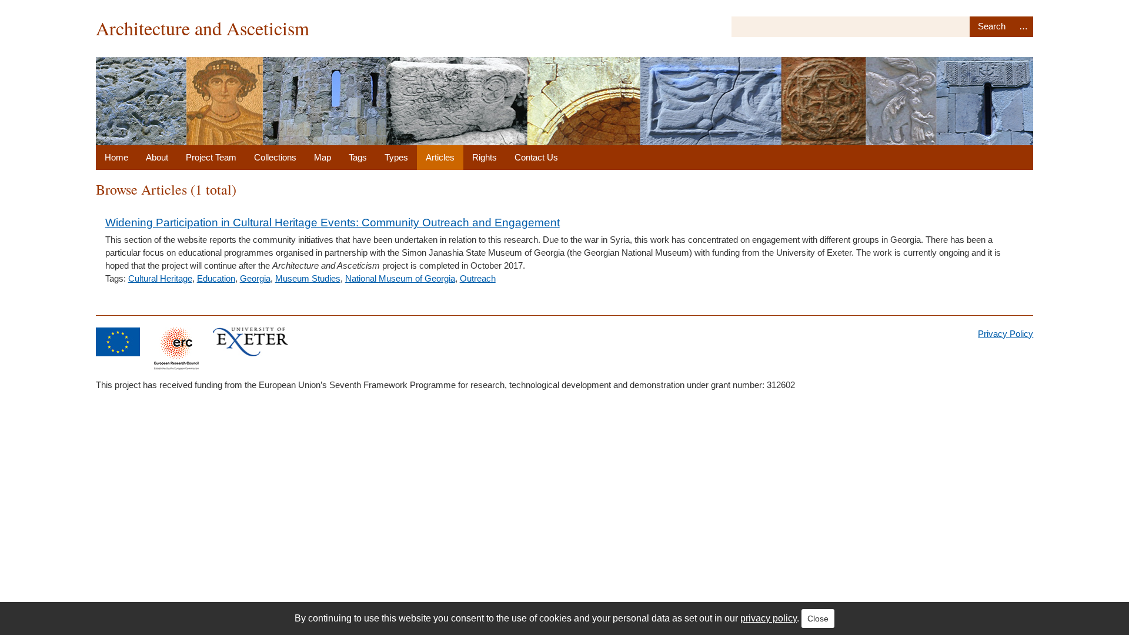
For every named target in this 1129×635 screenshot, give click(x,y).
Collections (275, 157)
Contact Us (536, 157)
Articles (440, 157)
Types (396, 157)
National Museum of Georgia (400, 278)
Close (818, 618)
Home (116, 157)
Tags (358, 157)
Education (216, 278)
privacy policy (768, 618)
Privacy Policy (1005, 334)
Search (992, 26)
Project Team (211, 157)
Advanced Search (1024, 26)
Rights (484, 157)
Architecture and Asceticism (202, 28)
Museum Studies (307, 278)
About (157, 157)
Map (322, 157)
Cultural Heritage (160, 278)
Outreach (478, 278)
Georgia (255, 278)
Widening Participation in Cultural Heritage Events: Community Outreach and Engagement (332, 222)
